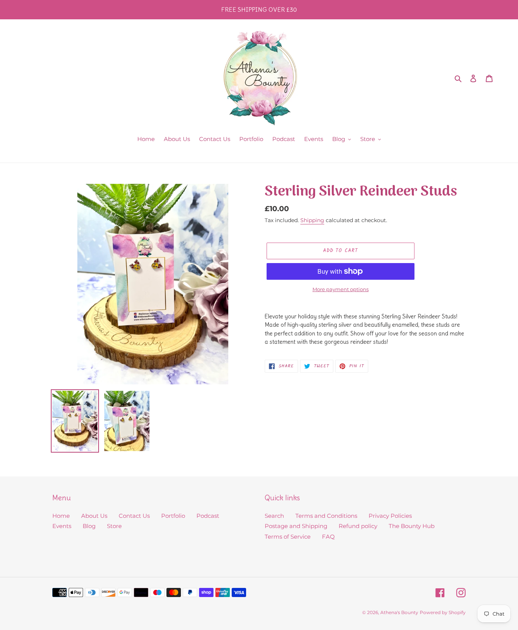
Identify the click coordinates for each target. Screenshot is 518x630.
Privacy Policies (390, 515)
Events (61, 526)
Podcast (207, 515)
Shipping (312, 220)
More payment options (340, 289)
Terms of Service (288, 536)
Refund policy (358, 526)
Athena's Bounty (399, 612)
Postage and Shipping (296, 526)
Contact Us (134, 515)
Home (61, 515)
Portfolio (173, 515)
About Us (94, 515)
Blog (89, 526)
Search (274, 515)
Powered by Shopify (443, 612)
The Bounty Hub (412, 526)
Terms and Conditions (326, 515)
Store (114, 526)
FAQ (328, 536)
